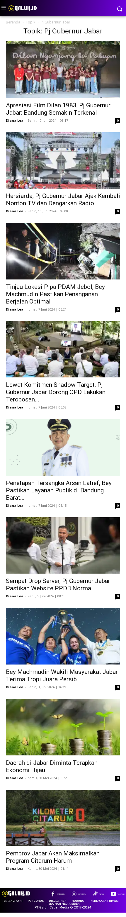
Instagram (82, 894)
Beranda (13, 22)
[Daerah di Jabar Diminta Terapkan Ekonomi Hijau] (63, 727)
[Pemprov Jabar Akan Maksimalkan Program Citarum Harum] (63, 818)
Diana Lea (14, 120)
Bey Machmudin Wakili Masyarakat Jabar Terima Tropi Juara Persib (62, 675)
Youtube (121, 894)
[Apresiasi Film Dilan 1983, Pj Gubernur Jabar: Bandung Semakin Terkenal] (63, 69)
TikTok (101, 894)
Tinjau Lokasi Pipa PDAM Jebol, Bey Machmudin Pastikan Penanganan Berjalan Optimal (55, 294)
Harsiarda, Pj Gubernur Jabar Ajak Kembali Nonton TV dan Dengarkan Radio (63, 199)
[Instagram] (74, 894)
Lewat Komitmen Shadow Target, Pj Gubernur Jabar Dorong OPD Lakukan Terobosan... (55, 392)
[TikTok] (95, 894)
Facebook (61, 894)
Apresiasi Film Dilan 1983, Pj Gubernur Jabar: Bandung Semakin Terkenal (58, 109)
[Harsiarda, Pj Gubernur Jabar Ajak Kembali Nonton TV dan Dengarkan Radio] (63, 160)
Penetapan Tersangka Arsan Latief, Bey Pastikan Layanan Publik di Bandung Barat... (59, 490)
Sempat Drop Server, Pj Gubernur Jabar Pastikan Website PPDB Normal (58, 584)
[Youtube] (113, 894)
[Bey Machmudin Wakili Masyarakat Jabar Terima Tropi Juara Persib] (63, 636)
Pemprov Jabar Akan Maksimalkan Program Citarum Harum (53, 857)
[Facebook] (53, 894)
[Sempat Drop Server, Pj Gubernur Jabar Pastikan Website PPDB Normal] (63, 545)
